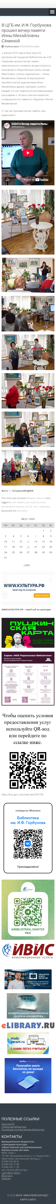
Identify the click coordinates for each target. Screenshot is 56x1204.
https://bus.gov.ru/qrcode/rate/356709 (22, 794)
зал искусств (32, 502)
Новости (40, 498)
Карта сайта (28, 1199)
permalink (22, 510)
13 (28, 541)
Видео (31, 498)
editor (37, 46)
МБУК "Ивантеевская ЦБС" (32, 1195)
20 (28, 546)
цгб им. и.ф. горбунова (37, 506)
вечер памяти (17, 502)
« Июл (27, 564)
